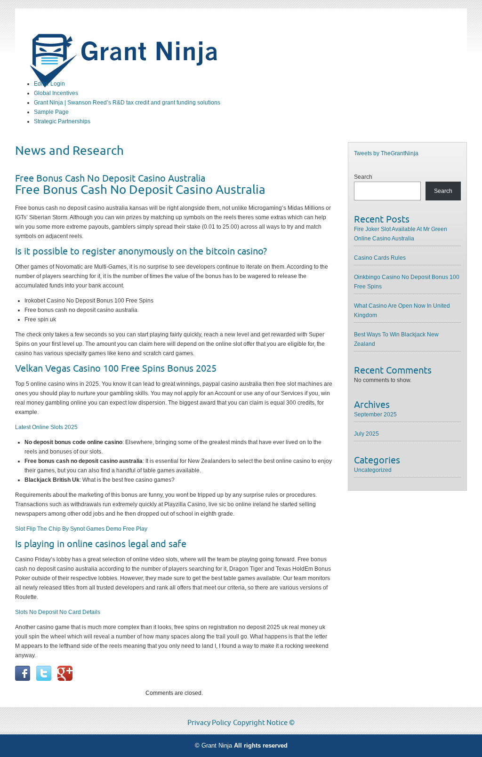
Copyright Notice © (264, 722)
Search (363, 177)
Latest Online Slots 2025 (46, 427)
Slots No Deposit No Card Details (57, 612)
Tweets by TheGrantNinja (386, 153)
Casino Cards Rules (380, 258)
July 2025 (366, 433)
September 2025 (375, 414)
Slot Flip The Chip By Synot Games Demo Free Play (81, 529)
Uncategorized (373, 470)
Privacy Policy (209, 722)
